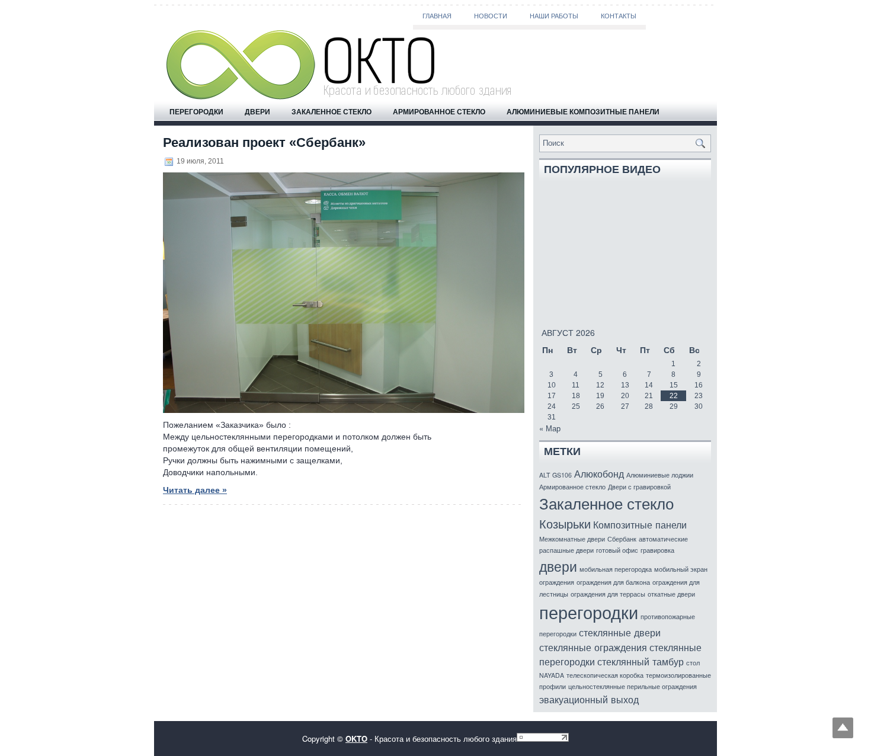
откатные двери (671, 594)
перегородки (588, 611)
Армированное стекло (439, 111)
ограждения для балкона (613, 582)
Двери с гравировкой (639, 486)
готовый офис (617, 550)
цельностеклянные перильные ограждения (632, 686)
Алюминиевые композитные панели (583, 111)
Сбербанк (621, 538)
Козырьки (565, 523)
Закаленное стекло (332, 111)
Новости (490, 16)
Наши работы (554, 16)
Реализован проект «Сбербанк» (264, 142)
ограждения (556, 582)
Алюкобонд (599, 473)
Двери (257, 111)
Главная (436, 16)
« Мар (550, 428)
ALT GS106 (555, 474)
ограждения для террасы (608, 594)
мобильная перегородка (615, 569)
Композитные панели (640, 524)
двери (558, 566)
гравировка (657, 550)
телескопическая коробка (604, 675)
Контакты (618, 16)
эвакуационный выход (589, 699)
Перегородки (196, 111)
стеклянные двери (620, 632)
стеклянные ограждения (593, 647)
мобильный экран (680, 569)
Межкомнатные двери (572, 538)
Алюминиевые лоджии (659, 474)
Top (842, 727)
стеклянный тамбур (640, 661)
